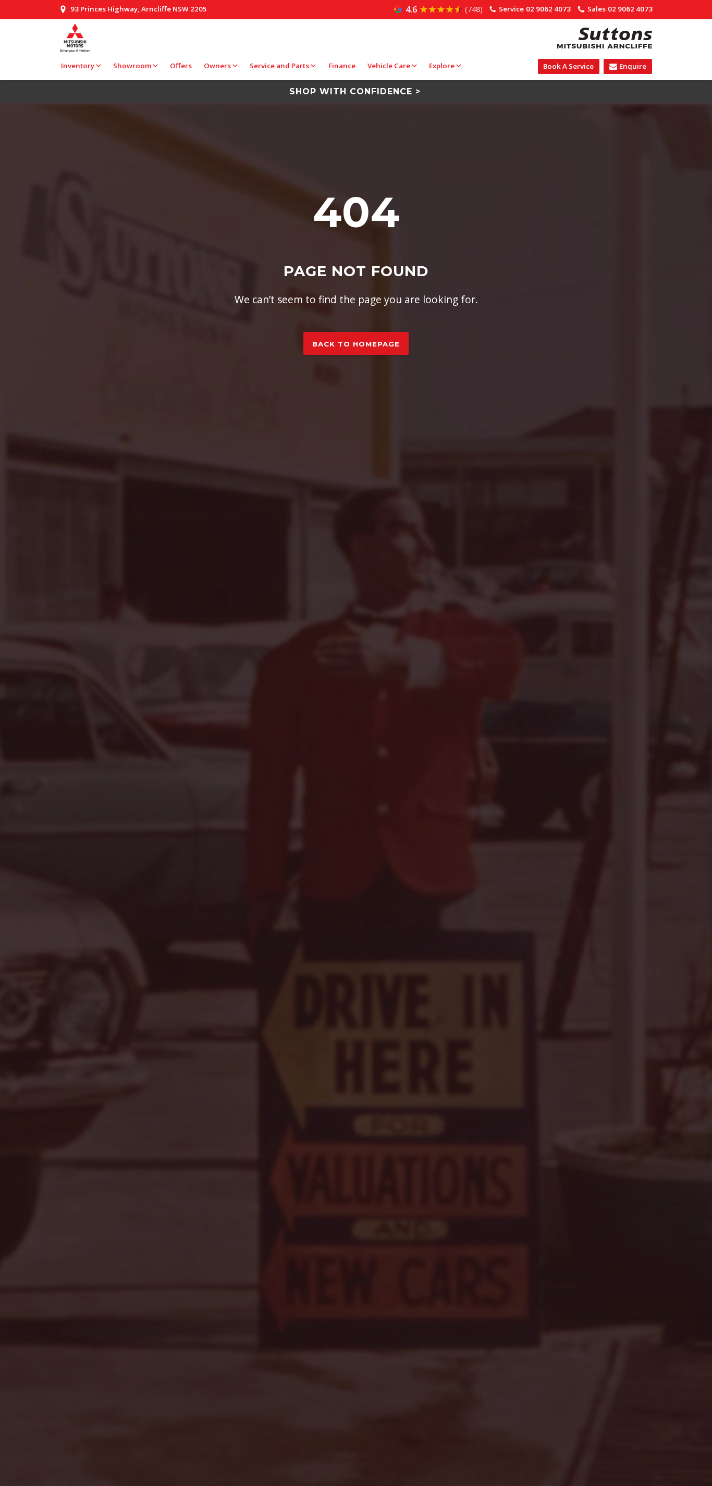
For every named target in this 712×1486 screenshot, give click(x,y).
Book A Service (568, 66)
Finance (341, 65)
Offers (181, 65)
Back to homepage (356, 344)
